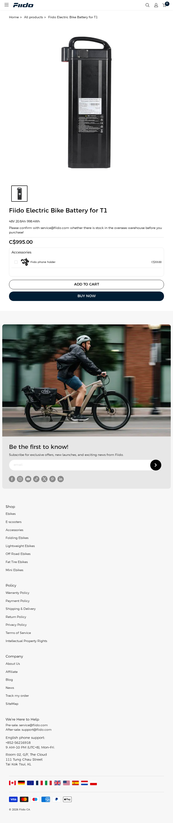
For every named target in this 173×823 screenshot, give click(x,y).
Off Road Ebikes (18, 554)
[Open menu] (7, 5)
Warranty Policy (17, 593)
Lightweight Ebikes (20, 546)
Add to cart (86, 284)
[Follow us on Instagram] (20, 479)
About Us (13, 663)
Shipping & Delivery (21, 609)
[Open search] (148, 5)
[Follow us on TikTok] (36, 479)
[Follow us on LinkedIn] (60, 479)
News (10, 688)
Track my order (17, 695)
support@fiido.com (37, 729)
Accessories (14, 530)
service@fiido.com (33, 725)
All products (33, 17)
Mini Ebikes (14, 570)
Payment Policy (18, 601)
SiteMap (12, 704)
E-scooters (13, 522)
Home (14, 17)
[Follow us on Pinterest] (52, 479)
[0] (164, 5)
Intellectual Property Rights (26, 641)
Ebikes (11, 514)
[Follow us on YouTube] (28, 479)
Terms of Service (18, 633)
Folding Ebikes (17, 538)
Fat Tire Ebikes (17, 562)
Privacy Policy (16, 625)
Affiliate (12, 672)
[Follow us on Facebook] (12, 479)
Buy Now (86, 296)
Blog (9, 679)
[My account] (156, 5)
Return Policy (16, 617)
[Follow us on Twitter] (44, 479)
